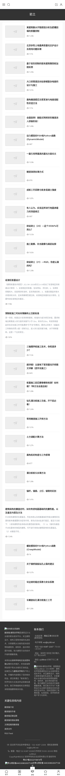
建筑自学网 (18, 671)
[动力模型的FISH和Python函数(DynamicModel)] (15, 140)
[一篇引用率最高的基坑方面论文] (15, 158)
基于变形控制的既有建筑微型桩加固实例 (42, 65)
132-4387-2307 (46, 647)
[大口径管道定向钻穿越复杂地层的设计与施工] (15, 86)
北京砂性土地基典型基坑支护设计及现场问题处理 (42, 47)
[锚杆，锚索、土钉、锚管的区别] (15, 495)
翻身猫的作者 (10, 711)
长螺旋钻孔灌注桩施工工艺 (39, 600)
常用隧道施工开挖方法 (37, 418)
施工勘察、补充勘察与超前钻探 (41, 244)
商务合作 (8, 729)
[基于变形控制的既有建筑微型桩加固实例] (15, 68)
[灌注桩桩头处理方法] (15, 477)
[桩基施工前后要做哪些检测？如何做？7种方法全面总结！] (15, 387)
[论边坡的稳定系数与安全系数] (15, 586)
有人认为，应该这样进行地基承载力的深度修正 (42, 210)
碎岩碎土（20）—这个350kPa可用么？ (42, 228)
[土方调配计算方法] (15, 441)
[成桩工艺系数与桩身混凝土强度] (15, 194)
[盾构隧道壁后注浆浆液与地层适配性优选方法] (15, 104)
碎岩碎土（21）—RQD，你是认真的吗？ (43, 264)
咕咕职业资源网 (32, 4)
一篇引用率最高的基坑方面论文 (41, 153)
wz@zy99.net (49, 642)
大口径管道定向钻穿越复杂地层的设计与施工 (42, 83)
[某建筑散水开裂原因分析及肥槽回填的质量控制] (15, 32)
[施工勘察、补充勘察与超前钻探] (15, 248)
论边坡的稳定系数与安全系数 (40, 582)
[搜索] (8, 4)
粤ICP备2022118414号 (32, 760)
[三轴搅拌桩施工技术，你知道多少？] (15, 351)
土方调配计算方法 (35, 436)
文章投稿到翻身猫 (12, 725)
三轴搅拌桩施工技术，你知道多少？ (41, 348)
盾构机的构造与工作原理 (38, 455)
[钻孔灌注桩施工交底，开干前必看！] (15, 405)
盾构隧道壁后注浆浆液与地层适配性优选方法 (42, 101)
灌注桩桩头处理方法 (36, 473)
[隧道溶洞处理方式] (15, 176)
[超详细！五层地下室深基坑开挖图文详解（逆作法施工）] (15, 369)
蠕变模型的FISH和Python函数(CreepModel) (41, 548)
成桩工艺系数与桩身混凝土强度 (41, 189)
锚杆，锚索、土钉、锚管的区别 (41, 491)
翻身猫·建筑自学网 (12, 633)
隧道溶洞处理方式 (35, 171)
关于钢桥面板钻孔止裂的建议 (40, 564)
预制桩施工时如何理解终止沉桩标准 (22, 313)
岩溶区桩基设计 (12, 280)
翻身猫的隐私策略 (12, 720)
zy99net (42, 660)
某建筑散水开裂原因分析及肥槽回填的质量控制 (42, 29)
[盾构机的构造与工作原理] (15, 459)
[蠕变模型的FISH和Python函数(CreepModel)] (15, 550)
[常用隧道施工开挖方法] (15, 423)
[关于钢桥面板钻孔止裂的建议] (15, 568)
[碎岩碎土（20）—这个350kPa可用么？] (15, 230)
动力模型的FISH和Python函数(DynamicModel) (41, 137)
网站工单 (47, 636)
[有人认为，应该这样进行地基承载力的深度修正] (15, 212)
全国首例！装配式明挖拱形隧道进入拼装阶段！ (42, 119)
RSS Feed (9, 733)
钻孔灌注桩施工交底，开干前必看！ (41, 402)
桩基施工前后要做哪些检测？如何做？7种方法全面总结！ (42, 384)
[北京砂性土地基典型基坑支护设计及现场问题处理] (15, 50)
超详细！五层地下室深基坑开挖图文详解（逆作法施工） (42, 366)
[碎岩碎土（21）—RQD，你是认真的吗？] (15, 266)
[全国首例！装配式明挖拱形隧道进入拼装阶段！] (15, 122)
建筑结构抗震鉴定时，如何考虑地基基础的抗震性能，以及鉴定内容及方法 (31, 511)
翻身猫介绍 (9, 707)
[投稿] (56, 4)
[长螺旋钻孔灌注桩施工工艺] (15, 604)
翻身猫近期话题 (11, 716)
